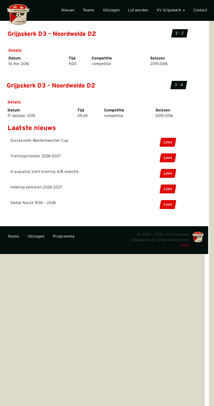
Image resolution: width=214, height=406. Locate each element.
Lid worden (138, 10)
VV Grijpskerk (169, 10)
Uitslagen (111, 10)
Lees (167, 142)
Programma (63, 236)
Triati (184, 246)
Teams (88, 10)
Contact (200, 10)
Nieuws (67, 10)
